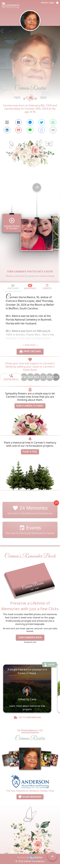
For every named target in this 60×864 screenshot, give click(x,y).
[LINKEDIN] (7, 130)
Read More (30, 345)
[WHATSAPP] (53, 122)
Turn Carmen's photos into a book (30, 271)
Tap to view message (29, 717)
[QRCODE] (7, 122)
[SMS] (30, 130)
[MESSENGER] (30, 122)
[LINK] (53, 130)
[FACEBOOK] (18, 122)
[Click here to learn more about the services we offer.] (30, 782)
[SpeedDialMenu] (52, 856)
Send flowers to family (30, 405)
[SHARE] (41, 130)
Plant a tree (30, 451)
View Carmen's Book (30, 637)
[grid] (30, 231)
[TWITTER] (41, 122)
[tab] (13, 286)
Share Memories (32, 797)
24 (56, 502)
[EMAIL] (18, 130)
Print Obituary (32, 351)
